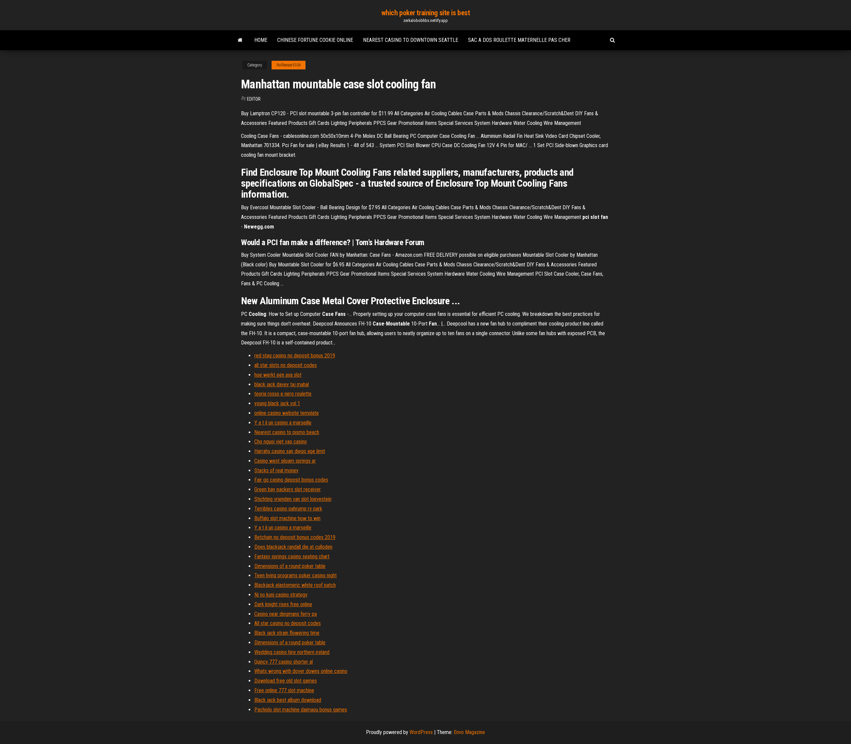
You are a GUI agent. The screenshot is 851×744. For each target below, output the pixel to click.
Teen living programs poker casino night (295, 575)
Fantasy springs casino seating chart (291, 556)
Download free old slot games (285, 681)
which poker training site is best (425, 13)
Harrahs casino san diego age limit (289, 451)
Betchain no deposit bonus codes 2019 (294, 537)
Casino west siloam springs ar (285, 461)
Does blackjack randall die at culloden (293, 547)
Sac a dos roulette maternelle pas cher (519, 40)
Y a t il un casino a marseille (282, 422)
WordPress (421, 732)
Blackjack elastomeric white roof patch (295, 585)
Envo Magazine (469, 732)
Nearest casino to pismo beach (286, 432)
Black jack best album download (287, 700)
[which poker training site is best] (240, 40)
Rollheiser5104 (289, 65)
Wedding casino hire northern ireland (291, 652)
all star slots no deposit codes (285, 365)
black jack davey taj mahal (281, 384)
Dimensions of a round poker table (289, 566)
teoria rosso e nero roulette (282, 394)
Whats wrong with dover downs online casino (300, 671)
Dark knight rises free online (283, 604)
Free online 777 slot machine (284, 690)
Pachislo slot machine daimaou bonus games (300, 709)
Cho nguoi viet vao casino (280, 441)
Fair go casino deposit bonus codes (291, 480)
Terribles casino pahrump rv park (288, 509)
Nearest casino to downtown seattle (410, 40)
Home (260, 40)
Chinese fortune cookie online (315, 40)
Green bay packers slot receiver (287, 489)
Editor (254, 99)
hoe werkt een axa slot (278, 375)
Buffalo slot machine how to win (287, 518)
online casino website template (286, 413)
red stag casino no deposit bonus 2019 (294, 355)
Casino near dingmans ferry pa (285, 614)
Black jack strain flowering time (286, 633)
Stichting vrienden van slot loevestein (292, 499)
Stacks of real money (276, 470)
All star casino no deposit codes (287, 623)
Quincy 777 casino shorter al (283, 662)
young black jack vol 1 (277, 403)
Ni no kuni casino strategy (280, 595)
